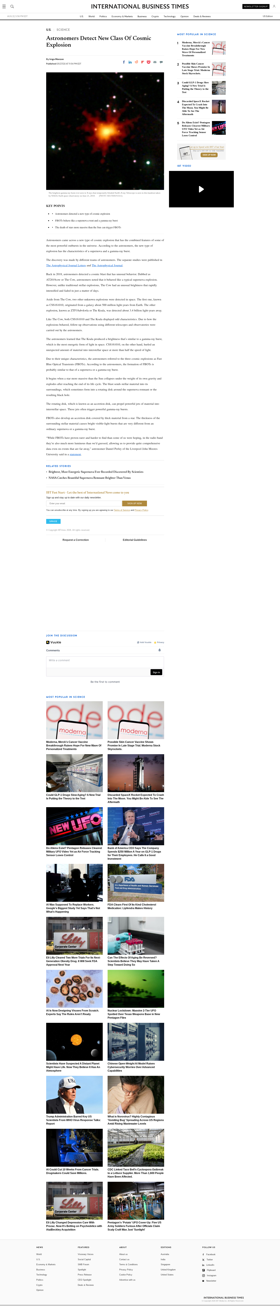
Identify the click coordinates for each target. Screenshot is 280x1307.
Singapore (165, 1264)
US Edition (268, 16)
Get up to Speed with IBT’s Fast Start (206, 147)
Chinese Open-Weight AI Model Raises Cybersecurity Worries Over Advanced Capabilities (131, 1067)
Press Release (85, 1274)
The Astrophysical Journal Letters (66, 265)
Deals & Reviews (202, 16)
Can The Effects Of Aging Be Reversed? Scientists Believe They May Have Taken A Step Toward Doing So (133, 961)
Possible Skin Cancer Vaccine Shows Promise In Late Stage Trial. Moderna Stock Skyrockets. (134, 745)
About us (123, 1254)
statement (75, 454)
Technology (170, 16)
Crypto (155, 16)
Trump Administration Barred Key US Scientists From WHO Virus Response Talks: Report (73, 1120)
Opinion (185, 16)
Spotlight (82, 1269)
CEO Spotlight (84, 1280)
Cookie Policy (125, 1274)
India (163, 1259)
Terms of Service (122, 510)
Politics (103, 16)
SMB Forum (83, 1264)
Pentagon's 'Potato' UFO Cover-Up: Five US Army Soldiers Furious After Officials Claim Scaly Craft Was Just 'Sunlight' (134, 1226)
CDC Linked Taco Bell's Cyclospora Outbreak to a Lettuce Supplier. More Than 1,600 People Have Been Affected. (136, 1173)
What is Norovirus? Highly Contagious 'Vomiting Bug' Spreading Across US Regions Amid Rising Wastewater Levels (136, 1120)
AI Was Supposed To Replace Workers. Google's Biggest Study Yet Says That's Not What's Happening (73, 908)
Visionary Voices (85, 1254)
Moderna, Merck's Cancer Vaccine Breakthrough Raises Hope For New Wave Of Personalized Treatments (73, 745)
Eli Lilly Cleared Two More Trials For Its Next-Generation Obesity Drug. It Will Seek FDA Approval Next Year (73, 961)
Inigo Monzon (56, 59)
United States (167, 1274)
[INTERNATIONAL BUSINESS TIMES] (140, 7)
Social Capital (84, 1259)
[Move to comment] (161, 62)
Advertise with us (127, 1280)
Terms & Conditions (128, 1264)
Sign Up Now (209, 155)
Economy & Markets (122, 16)
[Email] (155, 62)
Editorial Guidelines (135, 540)
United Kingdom (168, 1269)
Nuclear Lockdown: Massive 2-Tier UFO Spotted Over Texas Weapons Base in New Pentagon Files (134, 1014)
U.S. (82, 16)
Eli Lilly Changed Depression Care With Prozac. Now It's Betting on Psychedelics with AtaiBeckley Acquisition (74, 1226)
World (91, 16)
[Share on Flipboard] (143, 62)
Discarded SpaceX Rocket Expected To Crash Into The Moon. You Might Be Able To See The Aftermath (136, 798)
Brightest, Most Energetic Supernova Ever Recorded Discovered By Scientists (96, 472)
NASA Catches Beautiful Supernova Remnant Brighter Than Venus (90, 478)
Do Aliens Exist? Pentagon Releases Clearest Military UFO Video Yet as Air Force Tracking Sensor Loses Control (74, 852)
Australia (165, 1254)
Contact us (124, 1259)
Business (142, 16)
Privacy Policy (141, 510)
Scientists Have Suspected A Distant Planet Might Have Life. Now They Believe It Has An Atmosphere (73, 1067)
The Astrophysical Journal (107, 265)
